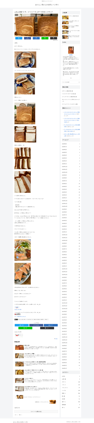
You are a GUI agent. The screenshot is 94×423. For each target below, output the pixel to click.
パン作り (31, 319)
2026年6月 (71, 149)
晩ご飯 (39, 319)
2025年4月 (71, 189)
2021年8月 (71, 314)
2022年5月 (71, 288)
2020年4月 (71, 359)
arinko (71, 54)
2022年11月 (71, 271)
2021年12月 (71, 303)
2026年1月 (71, 163)
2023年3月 (71, 260)
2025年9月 (71, 175)
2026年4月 (71, 155)
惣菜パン (71, 393)
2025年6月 (71, 183)
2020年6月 (71, 354)
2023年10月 (71, 240)
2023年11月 (71, 237)
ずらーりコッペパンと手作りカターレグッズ (71, 100)
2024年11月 (71, 203)
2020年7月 (71, 351)
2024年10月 (71, 206)
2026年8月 (71, 143)
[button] (79, 82)
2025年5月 (71, 186)
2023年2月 (71, 263)
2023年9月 (71, 243)
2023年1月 (71, 266)
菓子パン (71, 401)
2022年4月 (71, 291)
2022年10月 (71, 274)
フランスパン (71, 387)
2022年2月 (71, 297)
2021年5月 (71, 322)
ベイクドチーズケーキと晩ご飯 (69, 93)
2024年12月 (71, 200)
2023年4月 (71, 257)
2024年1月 (71, 231)
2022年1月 (71, 300)
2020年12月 (71, 337)
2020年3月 (71, 362)
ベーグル (71, 390)
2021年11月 (71, 305)
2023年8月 (71, 246)
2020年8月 (71, 348)
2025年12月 (71, 166)
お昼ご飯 (71, 379)
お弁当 (71, 376)
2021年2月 (71, 331)
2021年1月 (71, 334)
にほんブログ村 (17, 309)
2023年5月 (71, 254)
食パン (16, 319)
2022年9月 (71, 277)
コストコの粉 (27, 319)
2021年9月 (71, 311)
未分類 (71, 399)
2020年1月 (71, 368)
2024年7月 (71, 214)
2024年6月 (71, 217)
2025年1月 (71, 197)
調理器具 (71, 404)
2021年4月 (71, 325)
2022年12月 (71, 268)
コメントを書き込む (36, 411)
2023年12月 (71, 234)
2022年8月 (71, 280)
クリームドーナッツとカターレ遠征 (70, 104)
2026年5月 (71, 152)
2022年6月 (71, 285)
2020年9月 (71, 345)
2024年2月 (71, 229)
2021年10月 (71, 308)
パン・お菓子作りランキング (20, 316)
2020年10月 (71, 342)
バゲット (71, 384)
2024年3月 (71, 226)
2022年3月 (71, 294)
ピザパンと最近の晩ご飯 (67, 91)
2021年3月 (71, 328)
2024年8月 (71, 212)
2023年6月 (71, 251)
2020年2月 (71, 365)
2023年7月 (71, 249)
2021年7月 (71, 317)
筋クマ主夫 (70, 131)
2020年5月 (71, 356)
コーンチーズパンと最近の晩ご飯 (69, 96)
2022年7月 (71, 283)
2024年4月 (71, 223)
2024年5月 (71, 220)
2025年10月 (71, 172)
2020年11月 (71, 339)
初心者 (36, 319)
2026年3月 (71, 158)
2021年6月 (71, 320)
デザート (71, 381)
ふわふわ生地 (21, 319)
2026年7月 (71, 146)
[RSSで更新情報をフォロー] (71, 78)
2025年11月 (71, 169)
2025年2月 (71, 195)
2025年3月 (71, 192)
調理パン (43, 319)
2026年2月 (71, 160)
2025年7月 (71, 180)
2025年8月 (71, 178)
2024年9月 (71, 209)
